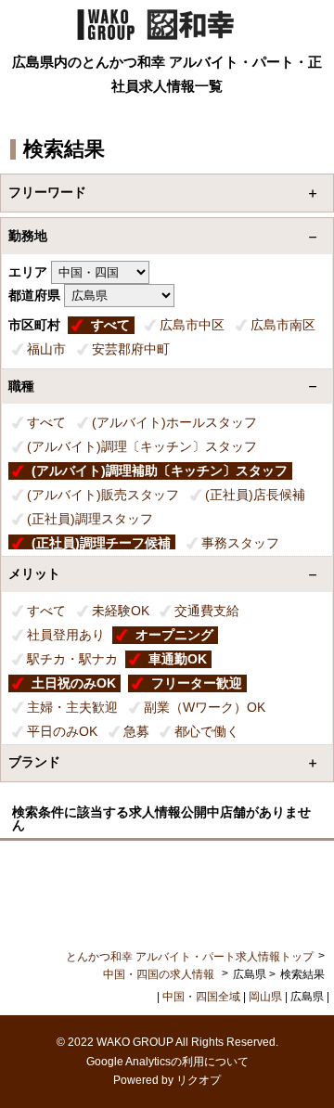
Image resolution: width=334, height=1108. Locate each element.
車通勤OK (177, 658)
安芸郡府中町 (131, 348)
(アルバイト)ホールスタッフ (174, 422)
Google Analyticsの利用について (167, 1061)
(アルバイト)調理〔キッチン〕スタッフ (142, 446)
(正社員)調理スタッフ (90, 518)
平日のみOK (62, 731)
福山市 (46, 348)
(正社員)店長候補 (255, 494)
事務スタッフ (240, 542)
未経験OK (120, 610)
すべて (110, 324)
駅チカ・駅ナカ (72, 658)
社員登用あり (66, 634)
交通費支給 (206, 610)
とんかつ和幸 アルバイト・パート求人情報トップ (190, 956)
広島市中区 (192, 324)
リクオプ (198, 1080)
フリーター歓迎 (196, 683)
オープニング (174, 634)
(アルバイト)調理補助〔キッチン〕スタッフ (160, 470)
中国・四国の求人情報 (160, 974)
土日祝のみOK (74, 683)
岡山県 (265, 996)
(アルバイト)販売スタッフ (103, 494)
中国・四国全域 (201, 996)
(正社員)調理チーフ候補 (101, 542)
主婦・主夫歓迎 (72, 707)
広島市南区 (282, 324)
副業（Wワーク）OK (204, 707)
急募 (136, 731)
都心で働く (206, 731)
